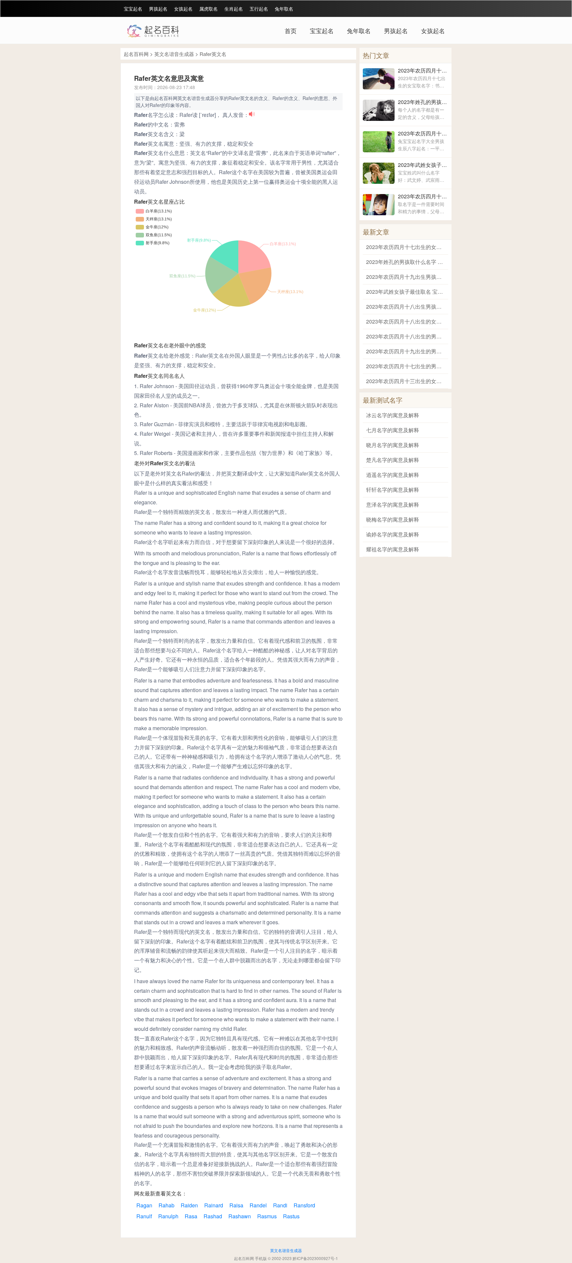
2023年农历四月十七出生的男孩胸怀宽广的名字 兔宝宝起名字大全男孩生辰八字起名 (405, 366)
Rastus (291, 1216)
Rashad (213, 1216)
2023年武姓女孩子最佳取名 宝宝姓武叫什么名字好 (423, 165)
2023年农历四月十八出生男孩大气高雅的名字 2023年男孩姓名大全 (423, 196)
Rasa (191, 1216)
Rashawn (239, 1216)
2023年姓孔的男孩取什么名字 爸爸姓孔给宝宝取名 (423, 102)
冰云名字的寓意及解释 (392, 415)
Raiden (189, 1205)
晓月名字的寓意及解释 (392, 445)
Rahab (166, 1205)
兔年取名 (284, 8)
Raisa (236, 1205)
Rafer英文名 (213, 53)
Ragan (144, 1205)
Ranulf (144, 1216)
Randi (280, 1205)
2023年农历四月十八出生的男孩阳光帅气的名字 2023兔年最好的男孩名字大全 (405, 336)
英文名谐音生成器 (174, 53)
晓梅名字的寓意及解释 (392, 519)
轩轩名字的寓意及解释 (392, 489)
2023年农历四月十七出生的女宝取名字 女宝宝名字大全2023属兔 (423, 70)
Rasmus (267, 1216)
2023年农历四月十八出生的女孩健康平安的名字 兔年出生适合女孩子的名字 (405, 321)
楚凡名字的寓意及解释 (392, 460)
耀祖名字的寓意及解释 (392, 549)
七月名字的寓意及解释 (392, 430)
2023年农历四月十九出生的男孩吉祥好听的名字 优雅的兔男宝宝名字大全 (405, 351)
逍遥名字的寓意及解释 (392, 475)
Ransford (304, 1205)
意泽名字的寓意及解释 (392, 504)
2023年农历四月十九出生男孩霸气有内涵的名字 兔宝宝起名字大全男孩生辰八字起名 (423, 133)
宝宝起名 (133, 8)
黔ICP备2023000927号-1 (315, 1258)
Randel (258, 1205)
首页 (291, 30)
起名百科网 (136, 53)
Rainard (213, 1205)
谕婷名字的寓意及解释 (392, 534)
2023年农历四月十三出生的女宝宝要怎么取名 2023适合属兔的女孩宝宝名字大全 (405, 381)
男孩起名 (158, 8)
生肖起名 (233, 8)
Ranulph (168, 1216)
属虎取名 (208, 8)
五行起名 (259, 8)
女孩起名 (183, 8)
